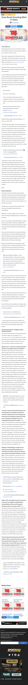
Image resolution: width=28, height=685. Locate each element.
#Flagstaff (5, 401)
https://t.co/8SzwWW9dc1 (11, 568)
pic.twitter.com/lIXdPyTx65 (14, 313)
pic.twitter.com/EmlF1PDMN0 (10, 154)
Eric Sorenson (15, 22)
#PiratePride (9, 110)
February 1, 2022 (19, 157)
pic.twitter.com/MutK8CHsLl (10, 491)
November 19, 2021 (17, 115)
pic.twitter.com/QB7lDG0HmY (10, 112)
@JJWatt (5, 152)
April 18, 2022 (21, 317)
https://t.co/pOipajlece (16, 486)
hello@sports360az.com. (7, 637)
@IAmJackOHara (9, 489)
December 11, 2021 (7, 574)
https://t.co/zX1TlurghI (8, 267)
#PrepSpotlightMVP (8, 479)
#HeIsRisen (5, 313)
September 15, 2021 (7, 496)
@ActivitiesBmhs (12, 481)
